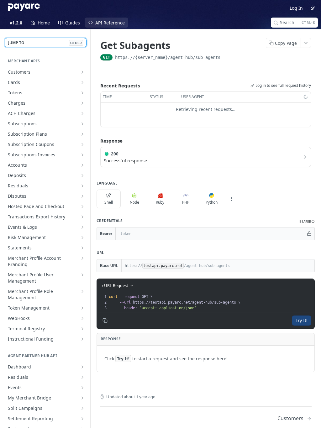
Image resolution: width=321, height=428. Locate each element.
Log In (296, 8)
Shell (108, 202)
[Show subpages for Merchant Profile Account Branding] (82, 258)
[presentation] (211, 302)
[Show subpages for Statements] (82, 247)
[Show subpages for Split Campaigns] (82, 408)
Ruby (160, 202)
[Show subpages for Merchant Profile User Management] (82, 274)
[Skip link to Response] (96, 141)
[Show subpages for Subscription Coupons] (82, 144)
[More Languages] (231, 199)
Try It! (302, 320)
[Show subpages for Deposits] (82, 175)
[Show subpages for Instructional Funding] (82, 339)
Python (212, 202)
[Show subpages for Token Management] (82, 308)
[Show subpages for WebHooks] (82, 318)
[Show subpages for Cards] (82, 82)
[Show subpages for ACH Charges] (82, 113)
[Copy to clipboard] (226, 58)
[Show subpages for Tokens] (82, 92)
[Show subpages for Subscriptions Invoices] (82, 154)
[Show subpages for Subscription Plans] (82, 134)
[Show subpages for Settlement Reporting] (82, 418)
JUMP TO (45, 42)
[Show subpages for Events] (82, 387)
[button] (307, 221)
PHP (185, 202)
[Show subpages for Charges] (82, 103)
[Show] (309, 233)
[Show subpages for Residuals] (82, 185)
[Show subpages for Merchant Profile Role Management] (82, 291)
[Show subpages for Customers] (82, 72)
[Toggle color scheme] (313, 8)
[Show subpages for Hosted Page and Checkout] (82, 206)
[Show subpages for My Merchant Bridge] (82, 397)
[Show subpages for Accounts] (82, 165)
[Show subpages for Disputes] (82, 196)
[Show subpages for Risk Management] (82, 237)
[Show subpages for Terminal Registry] (82, 328)
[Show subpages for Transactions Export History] (82, 216)
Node (134, 202)
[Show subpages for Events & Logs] (82, 227)
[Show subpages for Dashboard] (82, 366)
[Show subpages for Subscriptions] (82, 123)
